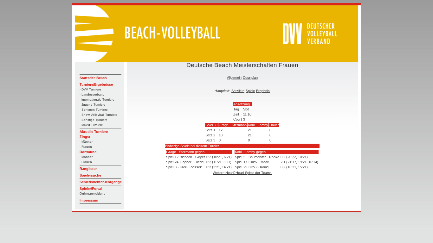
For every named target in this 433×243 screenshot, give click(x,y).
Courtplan (250, 77)
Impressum (89, 200)
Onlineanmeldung (93, 193)
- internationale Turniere (97, 99)
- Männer (86, 141)
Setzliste (237, 91)
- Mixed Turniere (91, 125)
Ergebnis (263, 91)
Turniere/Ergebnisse (96, 84)
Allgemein (234, 77)
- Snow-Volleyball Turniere (98, 114)
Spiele (250, 91)
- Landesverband (92, 94)
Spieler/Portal (91, 188)
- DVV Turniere (90, 89)
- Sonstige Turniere (93, 120)
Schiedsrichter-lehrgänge (101, 182)
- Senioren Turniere (94, 109)
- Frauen (86, 146)
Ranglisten (89, 169)
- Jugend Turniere (93, 104)
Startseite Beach (93, 78)
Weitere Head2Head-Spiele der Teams (242, 173)
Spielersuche (90, 175)
